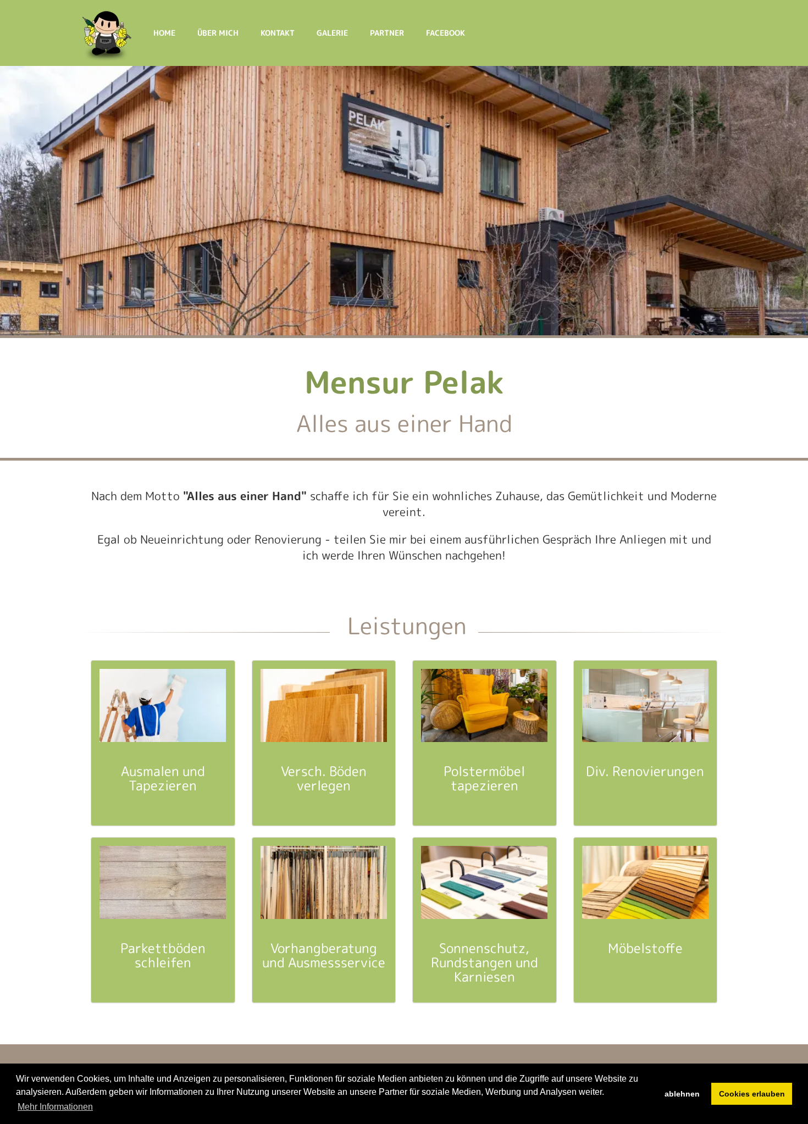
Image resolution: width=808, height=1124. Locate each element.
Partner (387, 32)
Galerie (332, 32)
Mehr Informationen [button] (55, 1106)
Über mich (218, 32)
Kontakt (278, 32)
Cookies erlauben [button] (752, 1093)
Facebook (445, 32)
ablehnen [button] (682, 1093)
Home (164, 32)
